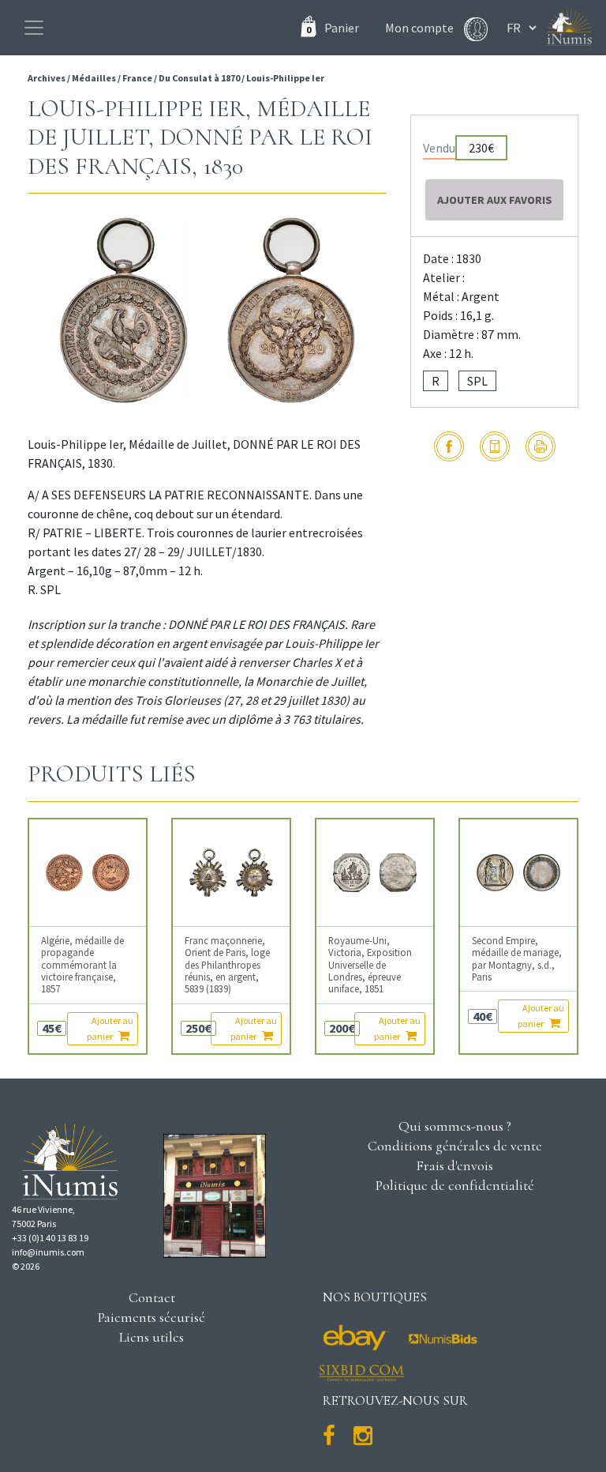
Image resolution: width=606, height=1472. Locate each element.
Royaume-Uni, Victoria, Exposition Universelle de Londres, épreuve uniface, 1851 (370, 965)
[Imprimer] (540, 446)
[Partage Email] (495, 446)
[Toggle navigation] (34, 28)
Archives (47, 78)
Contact (152, 1297)
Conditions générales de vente (455, 1145)
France (137, 78)
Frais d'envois (454, 1165)
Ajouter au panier (110, 1028)
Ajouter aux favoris (494, 200)
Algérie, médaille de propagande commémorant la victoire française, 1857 (82, 965)
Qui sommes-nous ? (454, 1126)
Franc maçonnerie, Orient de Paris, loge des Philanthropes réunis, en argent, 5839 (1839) (227, 965)
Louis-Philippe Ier (285, 78)
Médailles (94, 78)
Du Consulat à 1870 (199, 78)
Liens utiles (151, 1337)
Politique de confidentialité (455, 1185)
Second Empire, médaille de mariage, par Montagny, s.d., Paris (517, 959)
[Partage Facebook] (449, 446)
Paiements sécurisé (151, 1317)
